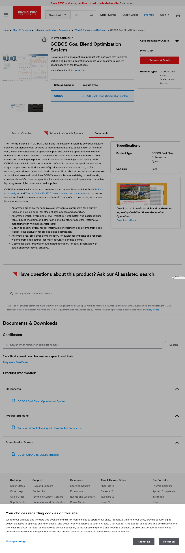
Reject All (169, 541)
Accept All (144, 541)
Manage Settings (16, 541)
